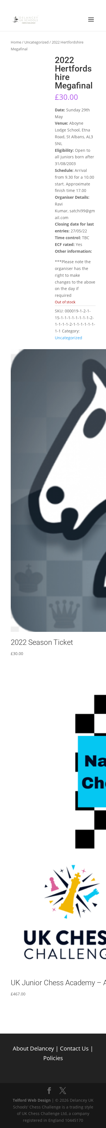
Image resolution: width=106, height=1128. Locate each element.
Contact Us (74, 1048)
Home (16, 42)
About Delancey (33, 1048)
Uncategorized (36, 42)
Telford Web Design (32, 1100)
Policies (53, 1058)
